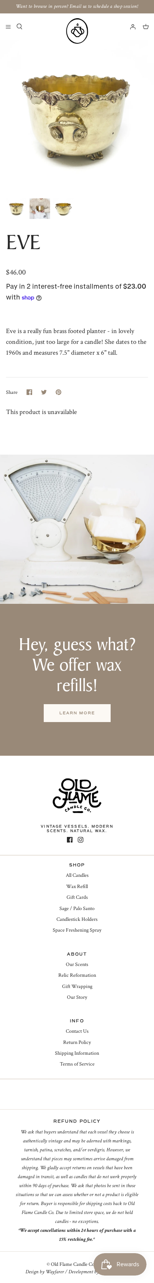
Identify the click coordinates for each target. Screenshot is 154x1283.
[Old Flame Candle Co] (77, 31)
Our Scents (77, 964)
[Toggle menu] (8, 26)
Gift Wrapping (77, 986)
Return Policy (77, 1042)
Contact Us (77, 1031)
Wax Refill (77, 886)
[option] (77, 117)
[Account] (129, 26)
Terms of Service (77, 1064)
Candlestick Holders (77, 919)
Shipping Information (77, 1053)
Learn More (77, 712)
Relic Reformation (77, 975)
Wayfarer (55, 1271)
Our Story (77, 997)
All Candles (77, 875)
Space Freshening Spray (77, 930)
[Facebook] (70, 840)
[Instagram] (80, 840)
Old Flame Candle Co (73, 1264)
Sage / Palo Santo (77, 908)
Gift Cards (77, 897)
